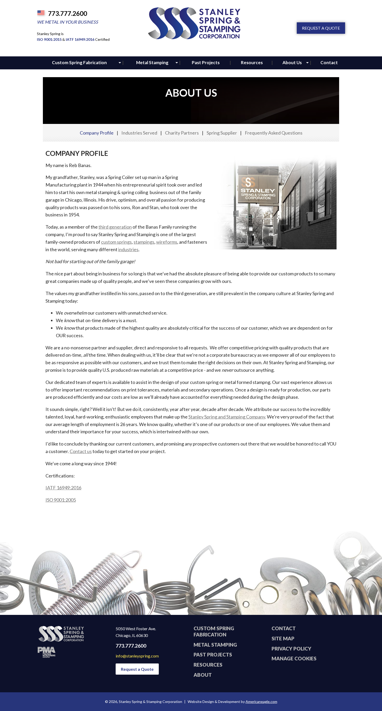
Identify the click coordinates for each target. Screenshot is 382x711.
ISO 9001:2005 (60, 500)
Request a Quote (321, 27)
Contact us (81, 451)
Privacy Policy (291, 649)
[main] (191, 296)
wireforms (166, 242)
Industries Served (139, 133)
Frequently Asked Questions (273, 133)
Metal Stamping (215, 645)
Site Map (283, 638)
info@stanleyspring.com (137, 655)
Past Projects (213, 654)
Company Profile (97, 133)
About (203, 675)
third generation (115, 227)
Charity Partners (182, 133)
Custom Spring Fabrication (214, 631)
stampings (144, 242)
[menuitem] (79, 62)
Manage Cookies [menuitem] (294, 658)
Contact (284, 628)
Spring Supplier (222, 133)
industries (128, 249)
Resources (208, 665)
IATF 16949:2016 (80, 39)
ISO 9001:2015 (49, 39)
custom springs (116, 242)
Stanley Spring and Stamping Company (226, 417)
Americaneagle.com (261, 701)
